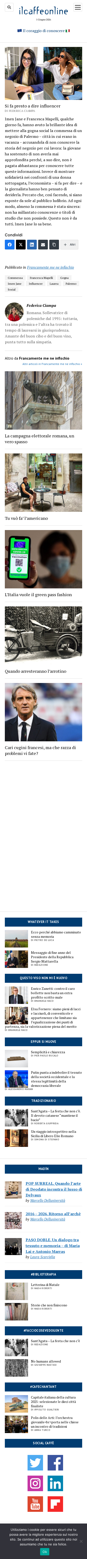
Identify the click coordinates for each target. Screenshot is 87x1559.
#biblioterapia (43, 1274)
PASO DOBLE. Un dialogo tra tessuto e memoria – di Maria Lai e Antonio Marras (53, 1245)
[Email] (43, 244)
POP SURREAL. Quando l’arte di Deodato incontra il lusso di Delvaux (54, 1189)
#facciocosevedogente (44, 1331)
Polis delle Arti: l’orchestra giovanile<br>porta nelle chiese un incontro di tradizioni (55, 1422)
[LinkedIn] (32, 244)
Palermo (71, 283)
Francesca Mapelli (41, 278)
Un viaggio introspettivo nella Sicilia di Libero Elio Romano (53, 1133)
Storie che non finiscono (49, 1305)
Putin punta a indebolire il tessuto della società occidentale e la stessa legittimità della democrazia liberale (56, 1079)
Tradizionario (43, 1101)
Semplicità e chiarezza (48, 1052)
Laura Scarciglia (42, 1257)
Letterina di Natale (45, 1285)
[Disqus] (43, 832)
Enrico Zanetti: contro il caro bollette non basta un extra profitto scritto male (53, 993)
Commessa (15, 278)
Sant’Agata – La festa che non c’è (55, 1341)
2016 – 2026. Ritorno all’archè (53, 1213)
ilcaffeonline (43, 10)
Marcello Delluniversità (47, 1200)
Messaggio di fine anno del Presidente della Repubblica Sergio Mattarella (52, 957)
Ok (45, 1552)
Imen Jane (15, 283)
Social (11, 289)
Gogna (64, 278)
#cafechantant (43, 1387)
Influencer (36, 283)
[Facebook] (9, 244)
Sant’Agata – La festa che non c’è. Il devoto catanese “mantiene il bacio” (55, 1115)
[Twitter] (21, 244)
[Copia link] (54, 244)
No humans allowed (46, 1361)
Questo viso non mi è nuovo (43, 978)
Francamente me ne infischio (50, 267)
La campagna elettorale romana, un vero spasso (39, 438)
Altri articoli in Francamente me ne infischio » (52, 364)
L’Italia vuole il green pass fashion (38, 594)
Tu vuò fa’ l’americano (26, 518)
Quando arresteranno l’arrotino (35, 671)
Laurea (54, 283)
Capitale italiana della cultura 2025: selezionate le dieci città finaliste (53, 1401)
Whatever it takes (43, 922)
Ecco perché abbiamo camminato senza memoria (56, 934)
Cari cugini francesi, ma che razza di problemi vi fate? (40, 750)
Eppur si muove (43, 1042)
